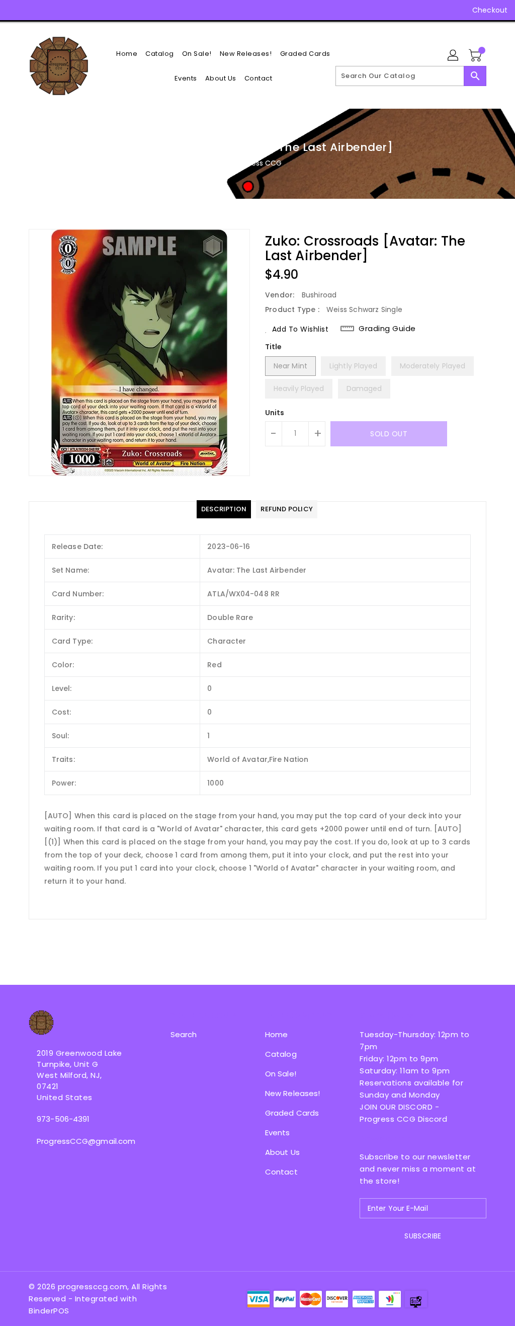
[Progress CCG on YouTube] (51, 10)
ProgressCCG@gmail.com (81, 1141)
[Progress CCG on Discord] (69, 10)
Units (275, 412)
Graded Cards (292, 1113)
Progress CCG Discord (403, 1119)
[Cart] (476, 56)
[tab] (224, 509)
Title (273, 347)
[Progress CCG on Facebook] (15, 10)
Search (183, 1034)
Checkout (489, 10)
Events (277, 1132)
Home (276, 1034)
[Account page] (454, 56)
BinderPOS (49, 1310)
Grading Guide (387, 329)
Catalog (281, 1054)
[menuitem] (126, 53)
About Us (282, 1152)
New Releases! (292, 1093)
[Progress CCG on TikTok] (106, 10)
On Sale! (280, 1073)
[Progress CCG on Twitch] (88, 10)
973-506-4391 (63, 1119)
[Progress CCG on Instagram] (33, 10)
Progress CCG (257, 163)
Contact (281, 1171)
